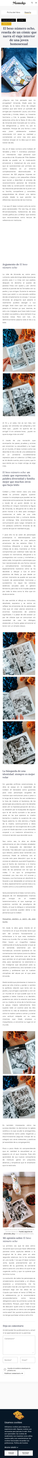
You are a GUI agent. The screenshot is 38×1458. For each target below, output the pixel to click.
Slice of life (8, 20)
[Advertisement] (19, 242)
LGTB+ (21, 20)
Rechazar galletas (25, 1453)
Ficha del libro (13, 12)
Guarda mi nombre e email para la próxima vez (18, 1369)
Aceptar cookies (11, 1453)
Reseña (27, 12)
